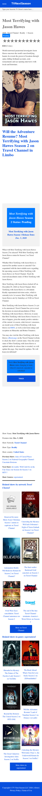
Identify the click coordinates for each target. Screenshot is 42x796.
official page (12, 338)
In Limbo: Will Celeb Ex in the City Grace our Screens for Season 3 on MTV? (18, 470)
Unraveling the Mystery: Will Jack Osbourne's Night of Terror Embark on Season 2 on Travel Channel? (30, 527)
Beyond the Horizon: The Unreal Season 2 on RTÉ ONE (11, 716)
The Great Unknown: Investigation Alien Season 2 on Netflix (11, 756)
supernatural (18, 477)
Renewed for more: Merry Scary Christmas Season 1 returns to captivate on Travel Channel (11, 522)
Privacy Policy (15, 790)
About (36, 787)
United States (19, 452)
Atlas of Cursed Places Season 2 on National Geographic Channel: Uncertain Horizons (18, 459)
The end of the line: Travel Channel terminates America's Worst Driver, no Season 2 (30, 616)
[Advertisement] (21, 180)
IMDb (12, 327)
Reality (14, 447)
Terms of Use (27, 790)
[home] (21, 4)
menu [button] (4, 3)
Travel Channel (20, 442)
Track (21, 379)
